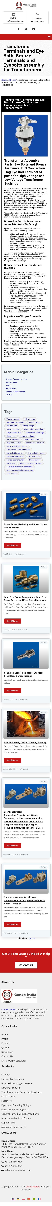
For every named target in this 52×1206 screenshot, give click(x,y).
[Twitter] (26, 29)
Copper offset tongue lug (33, 429)
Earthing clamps (28, 426)
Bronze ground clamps (15, 456)
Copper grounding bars (32, 439)
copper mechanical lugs (35, 433)
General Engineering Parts (16, 379)
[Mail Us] (13, 14)
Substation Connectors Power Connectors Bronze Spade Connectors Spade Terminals (24, 900)
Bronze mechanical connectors (18, 450)
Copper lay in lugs (27, 436)
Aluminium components (15, 392)
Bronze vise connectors (35, 443)
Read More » (12, 545)
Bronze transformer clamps (17, 446)
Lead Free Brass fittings (15, 422)
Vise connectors (13, 419)
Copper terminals (13, 429)
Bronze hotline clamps (15, 453)
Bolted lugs (11, 463)
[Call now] (37, 14)
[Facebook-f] (18, 29)
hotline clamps (34, 422)
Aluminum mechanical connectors (19, 467)
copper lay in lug (13, 439)
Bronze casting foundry (15, 460)
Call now (37, 18)
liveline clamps (29, 419)
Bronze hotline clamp (36, 453)
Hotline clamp (12, 426)
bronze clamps (34, 456)
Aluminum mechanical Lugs (30, 463)
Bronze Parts (11, 388)
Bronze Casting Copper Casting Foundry (25, 742)
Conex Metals (8, 1009)
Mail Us (13, 18)
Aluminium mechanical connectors (20, 470)
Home (4, 80)
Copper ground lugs (14, 443)
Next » (32, 938)
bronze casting (34, 460)
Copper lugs (11, 436)
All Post (12, 80)
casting (9, 385)
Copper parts (11, 382)
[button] (49, 37)
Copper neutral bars (14, 433)
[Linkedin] (33, 29)
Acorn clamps (12, 474)
